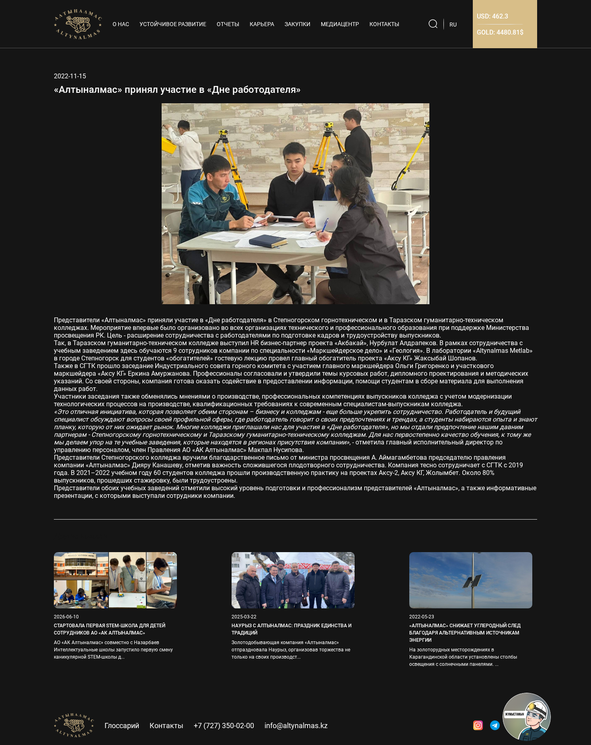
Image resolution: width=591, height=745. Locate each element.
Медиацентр (340, 24)
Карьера (262, 24)
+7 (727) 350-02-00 (224, 725)
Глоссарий (122, 725)
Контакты (384, 24)
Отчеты (228, 24)
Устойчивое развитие (173, 24)
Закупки (297, 24)
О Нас (121, 24)
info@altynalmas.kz (296, 725)
